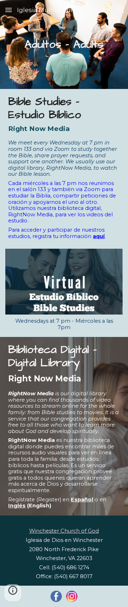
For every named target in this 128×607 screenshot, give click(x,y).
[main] (63, 44)
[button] (8, 10)
